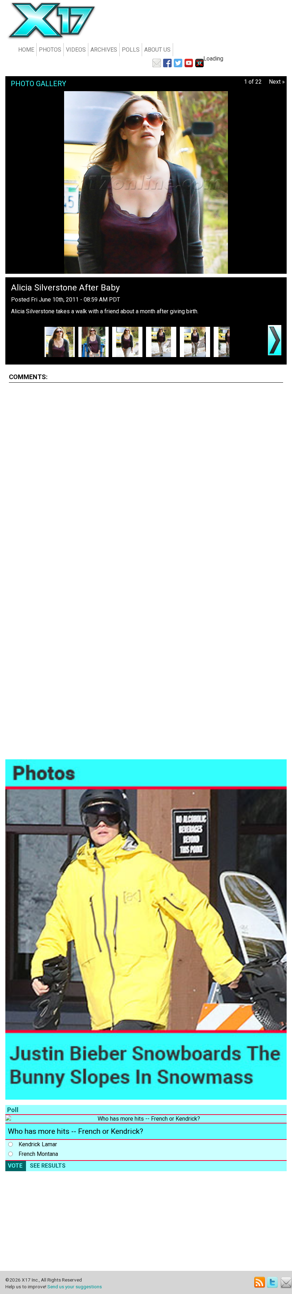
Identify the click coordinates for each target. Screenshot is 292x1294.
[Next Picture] (274, 340)
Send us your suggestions (74, 1286)
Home (26, 49)
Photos (50, 49)
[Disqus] (146, 477)
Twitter (273, 1282)
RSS (260, 1282)
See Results (48, 1165)
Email (286, 1282)
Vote (15, 1165)
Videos (76, 49)
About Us (157, 49)
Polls (131, 49)
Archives (103, 49)
